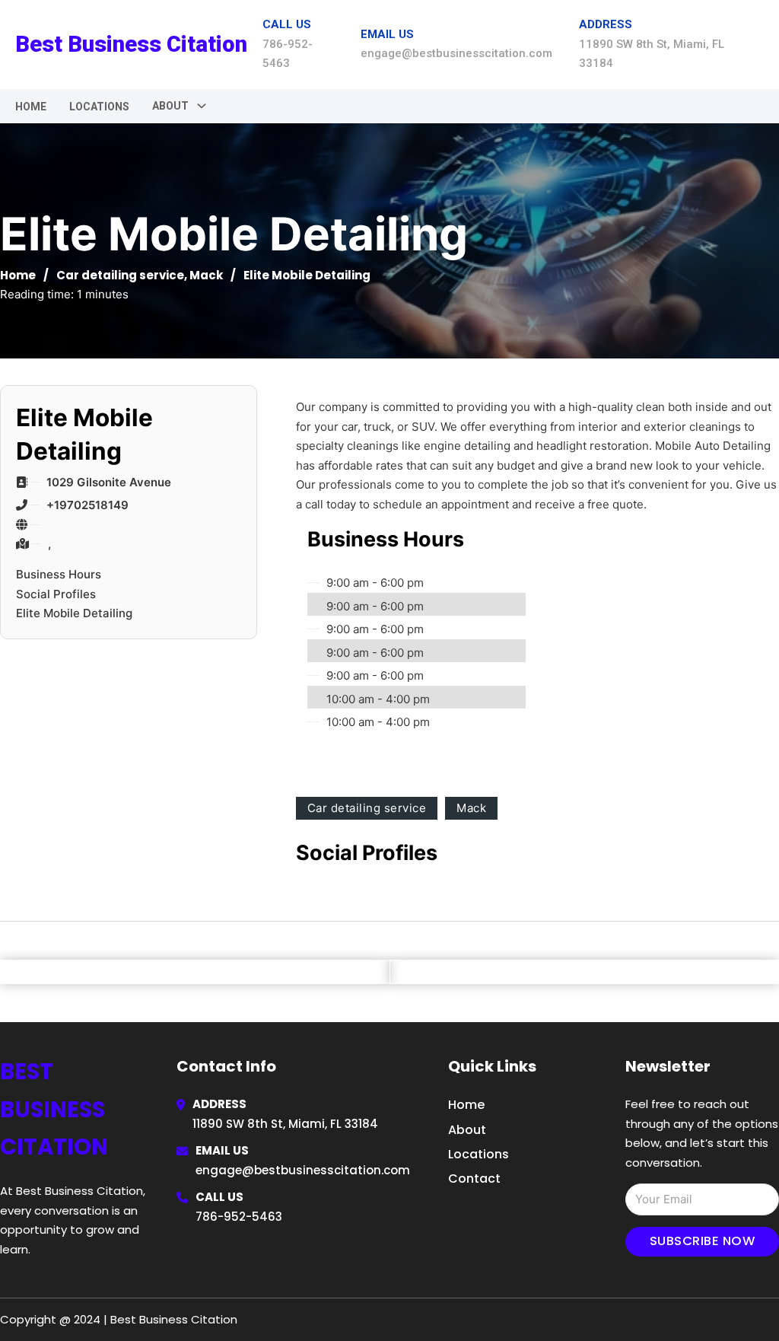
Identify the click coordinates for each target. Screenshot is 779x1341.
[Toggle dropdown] (201, 105)
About (467, 1130)
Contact (474, 1178)
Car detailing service (120, 275)
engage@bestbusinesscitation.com (303, 1170)
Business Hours (58, 574)
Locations (99, 106)
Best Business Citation (131, 44)
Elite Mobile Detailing (74, 613)
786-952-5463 (239, 1217)
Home (30, 106)
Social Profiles (56, 594)
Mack (206, 275)
